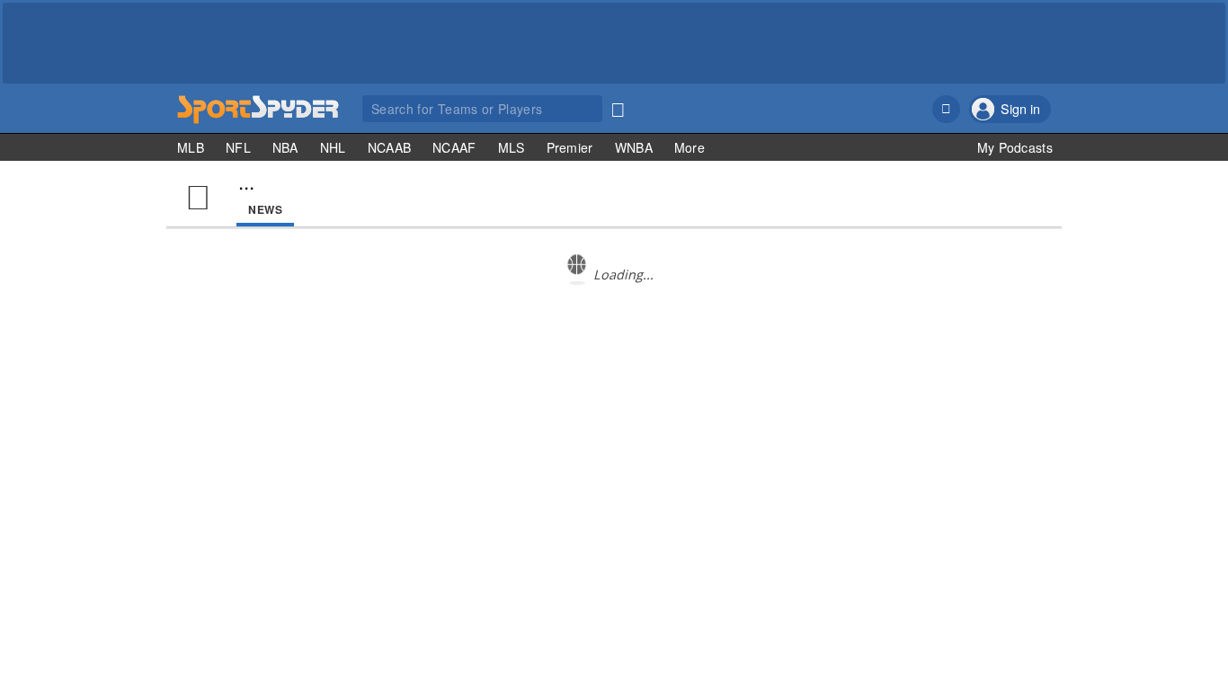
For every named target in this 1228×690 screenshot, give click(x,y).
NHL (333, 147)
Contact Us (917, 392)
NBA (285, 147)
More (689, 147)
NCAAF (454, 147)
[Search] (617, 106)
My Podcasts (1015, 147)
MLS (511, 147)
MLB (190, 147)
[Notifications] (946, 109)
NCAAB (390, 147)
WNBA (634, 147)
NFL (238, 147)
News (265, 209)
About (864, 392)
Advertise (978, 392)
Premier (570, 147)
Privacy (1031, 392)
